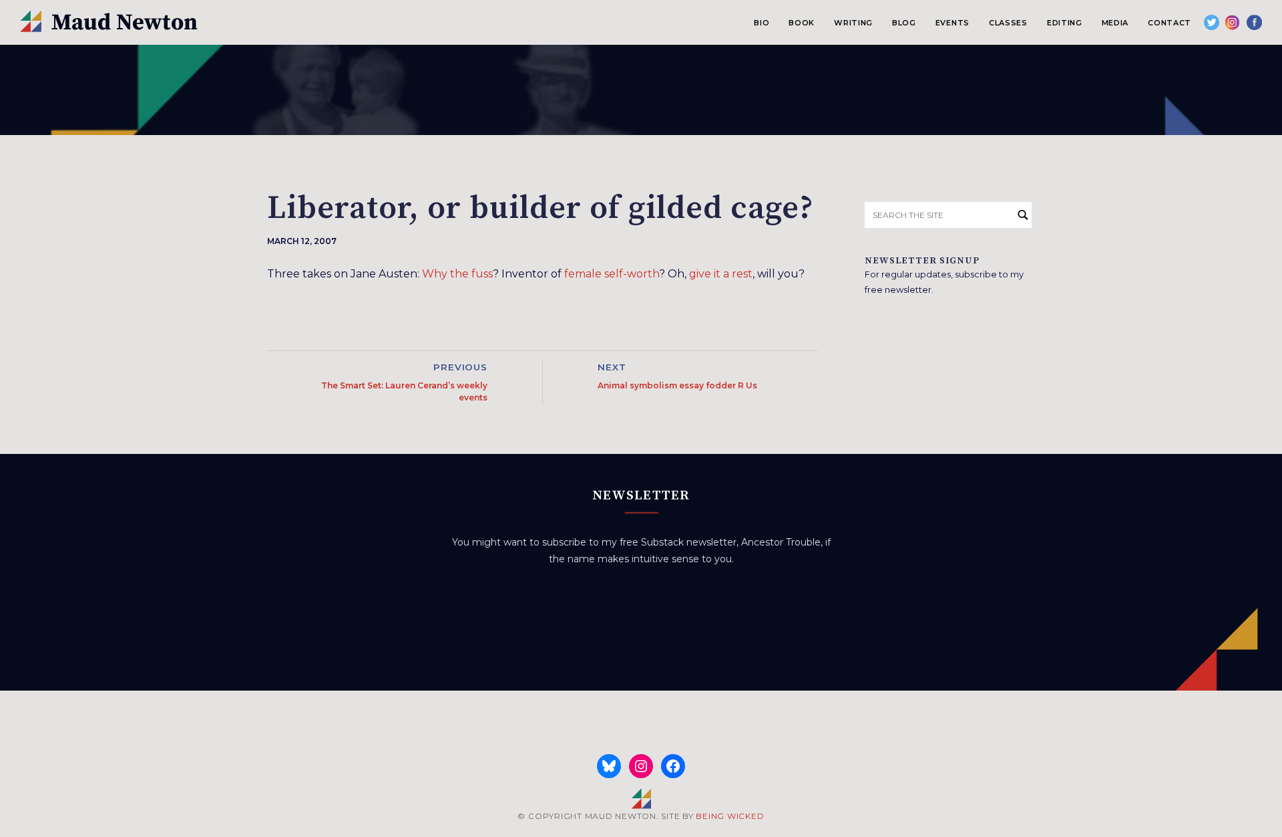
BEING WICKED (730, 816)
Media (1115, 22)
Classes (1008, 22)
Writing (853, 22)
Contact (1169, 22)
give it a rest (721, 273)
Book (802, 22)
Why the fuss (457, 273)
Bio (761, 22)
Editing (1064, 22)
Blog (904, 22)
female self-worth (611, 273)
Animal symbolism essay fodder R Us (677, 385)
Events (952, 22)
